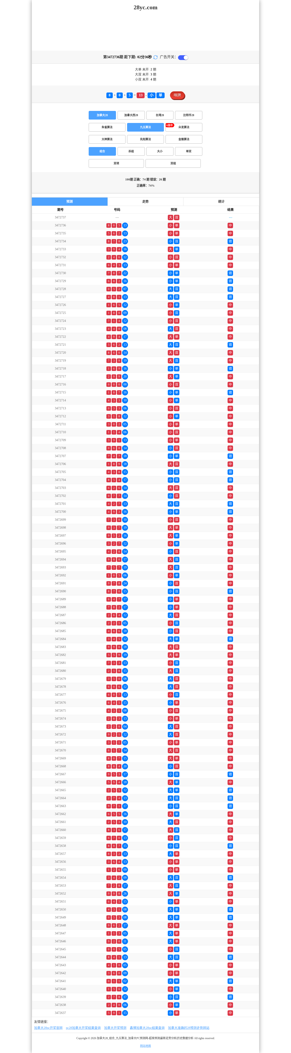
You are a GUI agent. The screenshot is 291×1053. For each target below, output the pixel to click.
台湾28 (160, 115)
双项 (116, 163)
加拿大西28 (131, 115)
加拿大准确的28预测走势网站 (188, 1028)
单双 (188, 151)
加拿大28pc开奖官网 (48, 1028)
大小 (160, 151)
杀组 (131, 151)
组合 (102, 151)
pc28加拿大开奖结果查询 (83, 1028)
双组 (173, 163)
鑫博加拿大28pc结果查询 (147, 1028)
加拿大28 (102, 115)
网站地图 (145, 1046)
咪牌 (177, 95)
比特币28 (188, 115)
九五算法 (145, 127)
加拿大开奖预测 (115, 1028)
